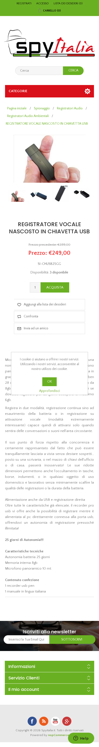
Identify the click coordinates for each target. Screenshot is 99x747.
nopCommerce (58, 735)
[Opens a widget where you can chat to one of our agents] (81, 739)
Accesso (42, 3)
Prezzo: (37, 253)
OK (49, 382)
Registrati (24, 3)
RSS (43, 721)
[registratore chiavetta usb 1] (38, 196)
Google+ (66, 721)
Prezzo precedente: (43, 245)
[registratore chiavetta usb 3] (82, 193)
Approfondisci (49, 391)
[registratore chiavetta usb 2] (60, 193)
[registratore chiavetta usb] (17, 196)
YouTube (55, 721)
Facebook (32, 721)
